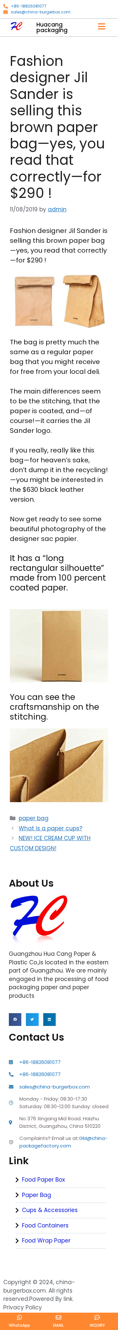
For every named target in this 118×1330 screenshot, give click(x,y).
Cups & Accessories (50, 1210)
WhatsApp (19, 1325)
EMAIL (58, 1325)
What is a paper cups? (50, 828)
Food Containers (45, 1225)
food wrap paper (46, 1240)
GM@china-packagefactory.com (63, 1142)
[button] (15, 1019)
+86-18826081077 (29, 6)
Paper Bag (36, 1195)
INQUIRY (97, 1325)
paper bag (34, 818)
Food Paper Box (43, 1180)
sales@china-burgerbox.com (40, 12)
